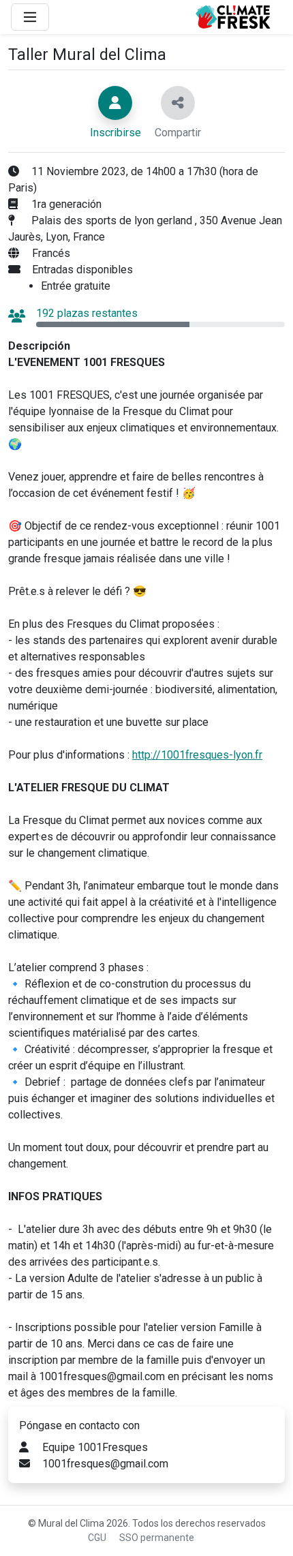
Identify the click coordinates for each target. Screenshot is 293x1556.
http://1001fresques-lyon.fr (197, 754)
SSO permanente (156, 1537)
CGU (97, 1537)
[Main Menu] (30, 17)
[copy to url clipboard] (178, 103)
